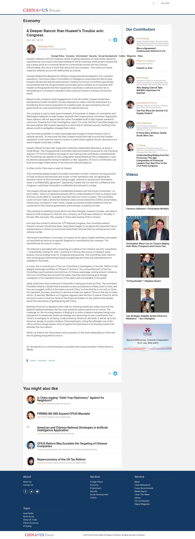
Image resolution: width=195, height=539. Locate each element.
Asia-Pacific (28, 513)
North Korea (28, 516)
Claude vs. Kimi (144, 68)
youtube (37, 491)
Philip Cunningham (145, 60)
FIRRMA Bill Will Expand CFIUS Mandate (63, 413)
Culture (122, 56)
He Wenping (142, 38)
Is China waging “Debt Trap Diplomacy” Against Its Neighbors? (70, 399)
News (116, 11)
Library (138, 498)
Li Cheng (140, 145)
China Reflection (97, 42)
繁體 (167, 3)
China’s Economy (31, 523)
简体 (163, 3)
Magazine (131, 56)
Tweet (115, 40)
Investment (42, 361)
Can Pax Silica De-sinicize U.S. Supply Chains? (152, 112)
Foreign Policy (57, 56)
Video (140, 56)
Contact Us (28, 485)
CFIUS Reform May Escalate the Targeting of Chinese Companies (72, 445)
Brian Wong (142, 77)
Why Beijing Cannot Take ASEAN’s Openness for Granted (149, 90)
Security (93, 56)
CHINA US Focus (41, 10)
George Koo (46, 46)
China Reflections (142, 485)
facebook (25, 491)
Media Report (97, 30)
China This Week (97, 23)
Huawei (33, 361)
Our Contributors (97, 49)
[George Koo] (31, 49)
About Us (27, 482)
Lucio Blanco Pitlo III (146, 102)
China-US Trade (30, 520)
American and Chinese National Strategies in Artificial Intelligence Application (72, 429)
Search (153, 3)
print (110, 40)
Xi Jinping (27, 526)
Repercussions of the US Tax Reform (61, 459)
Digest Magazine (142, 504)
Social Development (107, 56)
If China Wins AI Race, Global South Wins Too (151, 134)
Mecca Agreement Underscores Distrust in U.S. (151, 49)
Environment (82, 56)
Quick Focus (116, 17)
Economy (70, 56)
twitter (31, 491)
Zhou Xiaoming (143, 123)
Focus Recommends (97, 36)
